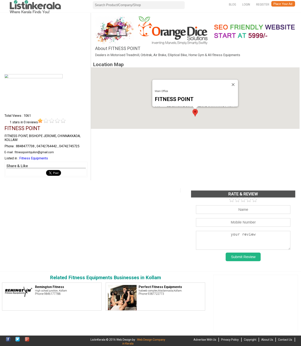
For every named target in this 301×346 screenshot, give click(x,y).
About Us (267, 339)
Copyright (250, 339)
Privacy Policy (230, 339)
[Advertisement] (46, 44)
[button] (195, 113)
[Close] (233, 85)
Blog (232, 4)
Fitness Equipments (33, 158)
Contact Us (285, 339)
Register (262, 4)
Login (246, 4)
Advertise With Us (205, 339)
